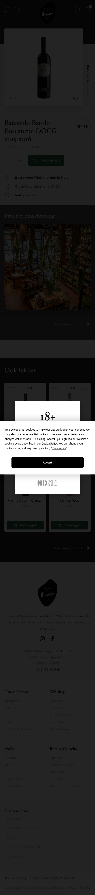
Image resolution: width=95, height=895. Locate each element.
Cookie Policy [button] (49, 443)
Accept (47, 462)
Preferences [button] (59, 448)
